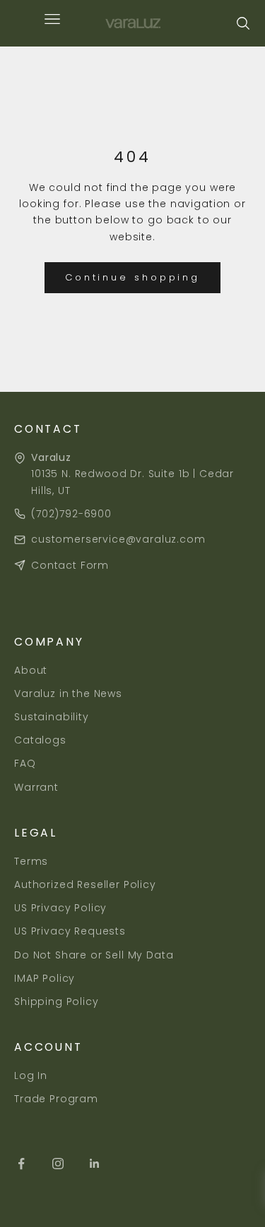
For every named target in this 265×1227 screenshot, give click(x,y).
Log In (30, 1075)
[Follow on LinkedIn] (95, 1164)
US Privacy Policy (60, 908)
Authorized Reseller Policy (85, 884)
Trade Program (56, 1099)
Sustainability (51, 717)
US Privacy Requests (70, 931)
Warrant (36, 787)
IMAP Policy (44, 978)
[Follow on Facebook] (21, 1164)
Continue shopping (132, 277)
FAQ (25, 763)
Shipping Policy (56, 1001)
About (30, 670)
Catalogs (40, 740)
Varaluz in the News (68, 693)
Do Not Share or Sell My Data (94, 955)
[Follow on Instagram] (58, 1164)
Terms (31, 861)
